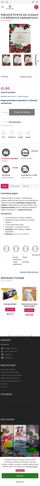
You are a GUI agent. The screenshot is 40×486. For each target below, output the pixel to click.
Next (36, 282)
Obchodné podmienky (10, 372)
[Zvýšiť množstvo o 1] (7, 112)
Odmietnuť (20, 482)
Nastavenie (20, 470)
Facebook (8, 355)
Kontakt (4, 384)
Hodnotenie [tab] (14, 186)
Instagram (8, 358)
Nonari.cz (5, 387)
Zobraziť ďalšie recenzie (29, 272)
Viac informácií (32, 466)
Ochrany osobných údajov (11, 375)
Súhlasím (20, 476)
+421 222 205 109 (10, 351)
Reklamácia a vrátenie (10, 378)
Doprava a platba (8, 369)
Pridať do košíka (22, 112)
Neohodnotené (15, 122)
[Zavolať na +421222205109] (7, 2)
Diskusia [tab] (26, 186)
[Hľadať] (33, 2)
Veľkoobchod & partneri (11, 381)
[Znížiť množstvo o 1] (2, 112)
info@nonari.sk (10, 348)
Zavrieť (33, 141)
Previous (33, 282)
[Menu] (2, 6)
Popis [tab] (4, 186)
